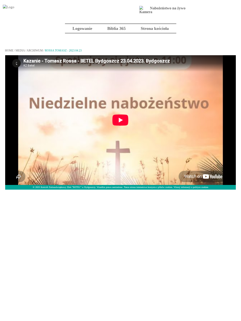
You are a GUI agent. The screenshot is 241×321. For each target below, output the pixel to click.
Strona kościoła (155, 28)
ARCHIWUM (35, 50)
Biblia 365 (116, 28)
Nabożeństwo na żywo (167, 8)
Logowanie (82, 28)
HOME (9, 50)
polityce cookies (200, 187)
